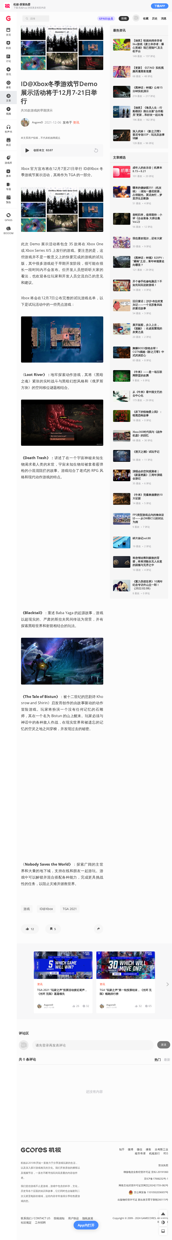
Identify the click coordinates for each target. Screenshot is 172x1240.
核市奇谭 (140, 1153)
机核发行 (154, 1153)
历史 (154, 18)
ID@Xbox (46, 909)
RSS (165, 1153)
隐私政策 (87, 1218)
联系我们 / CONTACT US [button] (35, 1218)
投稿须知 (59, 1218)
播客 (148, 1149)
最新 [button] (167, 1059)
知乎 (122, 1149)
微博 (130, 1149)
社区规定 (26, 1222)
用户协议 (73, 1218)
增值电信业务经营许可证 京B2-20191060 (145, 1172)
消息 (163, 18)
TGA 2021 (70, 909)
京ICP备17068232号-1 (156, 1178)
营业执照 (163, 1165)
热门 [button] (158, 1059)
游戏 (27, 909)
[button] (28, 150)
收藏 (145, 18)
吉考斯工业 (161, 1149)
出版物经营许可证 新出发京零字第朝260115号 (143, 1199)
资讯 (76, 122)
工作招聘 (40, 1222)
